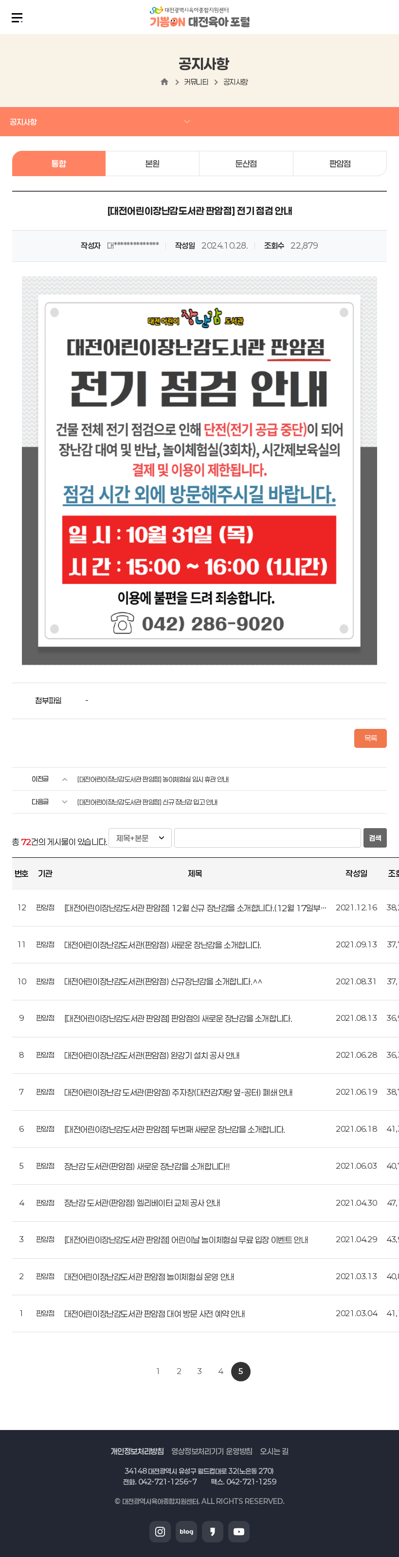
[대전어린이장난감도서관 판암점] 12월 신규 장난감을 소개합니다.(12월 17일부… (195, 908)
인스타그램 (160, 1531)
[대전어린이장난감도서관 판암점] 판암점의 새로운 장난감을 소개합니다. (178, 1018)
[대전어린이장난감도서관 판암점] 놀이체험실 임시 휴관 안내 (152, 779)
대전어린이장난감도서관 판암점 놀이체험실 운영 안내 (149, 1277)
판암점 (340, 163)
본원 (152, 163)
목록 (370, 738)
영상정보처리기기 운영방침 (212, 1450)
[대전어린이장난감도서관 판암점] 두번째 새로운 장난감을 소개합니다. (174, 1129)
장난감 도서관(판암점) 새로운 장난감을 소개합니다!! (147, 1166)
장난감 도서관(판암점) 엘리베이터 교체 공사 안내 (142, 1203)
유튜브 (239, 1531)
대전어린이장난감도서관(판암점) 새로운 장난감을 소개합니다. (162, 945)
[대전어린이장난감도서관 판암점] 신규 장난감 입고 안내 (147, 802)
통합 (59, 163)
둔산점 (246, 163)
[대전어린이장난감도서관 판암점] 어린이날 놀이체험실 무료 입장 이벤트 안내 (186, 1240)
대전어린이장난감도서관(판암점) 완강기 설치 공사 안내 (152, 1055)
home (164, 82)
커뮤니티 (196, 81)
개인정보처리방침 (137, 1450)
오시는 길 (274, 1450)
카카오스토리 (212, 1531)
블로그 (186, 1531)
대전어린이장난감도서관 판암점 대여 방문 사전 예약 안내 (154, 1314)
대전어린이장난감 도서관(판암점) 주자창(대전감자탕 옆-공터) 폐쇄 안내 (178, 1092)
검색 (375, 838)
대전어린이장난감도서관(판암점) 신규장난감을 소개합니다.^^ (163, 981)
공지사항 (235, 81)
